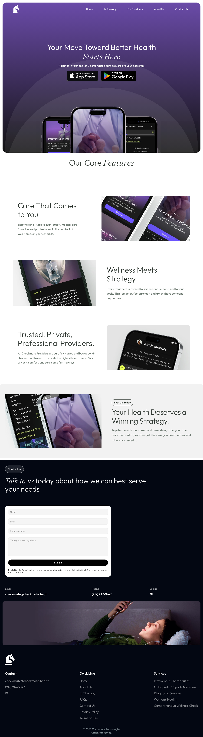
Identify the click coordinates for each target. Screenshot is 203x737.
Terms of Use (89, 718)
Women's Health (165, 699)
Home (89, 9)
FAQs (83, 699)
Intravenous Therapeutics (171, 681)
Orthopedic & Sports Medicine (175, 687)
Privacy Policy (89, 712)
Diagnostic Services (167, 693)
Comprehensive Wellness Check (176, 706)
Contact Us (181, 9)
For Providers (135, 9)
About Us (159, 9)
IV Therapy (110, 9)
